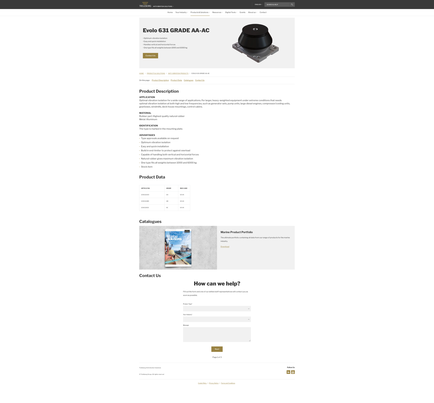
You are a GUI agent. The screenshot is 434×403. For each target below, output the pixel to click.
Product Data (176, 80)
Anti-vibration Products (178, 73)
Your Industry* (187, 314)
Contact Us (150, 56)
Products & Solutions (156, 73)
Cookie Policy (202, 383)
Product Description (160, 80)
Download (225, 247)
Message (186, 325)
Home (141, 73)
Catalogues (188, 80)
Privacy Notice (214, 383)
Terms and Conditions (228, 383)
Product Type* (187, 304)
